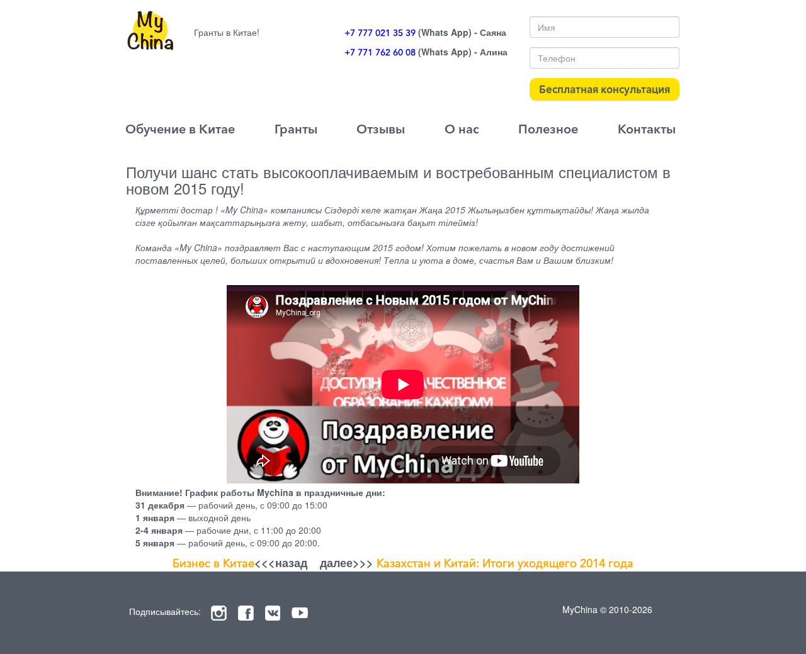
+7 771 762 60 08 (380, 52)
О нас (462, 129)
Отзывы (380, 129)
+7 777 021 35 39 (380, 32)
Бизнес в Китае (213, 563)
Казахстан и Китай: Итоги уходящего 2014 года (505, 563)
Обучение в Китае (180, 129)
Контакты (647, 129)
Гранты (296, 129)
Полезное (548, 129)
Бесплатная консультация (604, 89)
